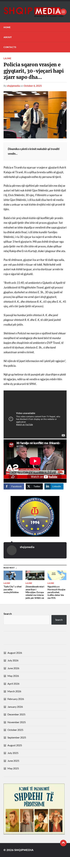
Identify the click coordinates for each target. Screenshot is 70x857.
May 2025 (13, 768)
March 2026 (14, 691)
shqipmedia (13, 85)
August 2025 (14, 745)
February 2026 (15, 698)
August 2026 (14, 652)
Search (8, 613)
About (8, 37)
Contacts (10, 47)
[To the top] (63, 843)
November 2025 (16, 722)
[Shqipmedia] (35, 11)
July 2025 (12, 752)
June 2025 (13, 760)
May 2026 (13, 675)
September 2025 (16, 737)
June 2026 (13, 668)
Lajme (7, 58)
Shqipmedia (24, 850)
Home (7, 27)
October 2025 (15, 729)
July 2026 (12, 660)
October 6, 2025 (33, 85)
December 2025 (16, 714)
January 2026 (15, 706)
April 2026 (13, 683)
